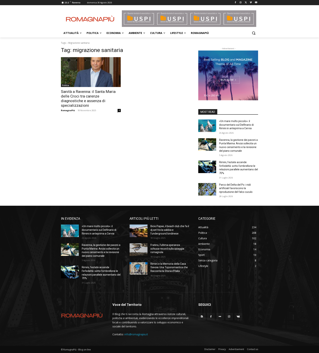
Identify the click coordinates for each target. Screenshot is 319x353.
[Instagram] (241, 3)
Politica (65, 85)
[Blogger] (201, 316)
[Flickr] (220, 316)
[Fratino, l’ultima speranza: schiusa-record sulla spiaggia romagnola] (139, 249)
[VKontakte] (238, 316)
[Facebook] (235, 3)
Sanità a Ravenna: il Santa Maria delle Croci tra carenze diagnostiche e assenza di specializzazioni (88, 98)
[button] (253, 33)
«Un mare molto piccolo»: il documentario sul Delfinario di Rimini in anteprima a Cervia (236, 125)
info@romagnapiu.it (136, 334)
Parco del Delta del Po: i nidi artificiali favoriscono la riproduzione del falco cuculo (236, 188)
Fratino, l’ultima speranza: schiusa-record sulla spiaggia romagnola (167, 249)
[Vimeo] (251, 3)
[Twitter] (246, 3)
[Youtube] (256, 3)
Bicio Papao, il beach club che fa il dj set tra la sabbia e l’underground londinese (169, 230)
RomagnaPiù (68, 110)
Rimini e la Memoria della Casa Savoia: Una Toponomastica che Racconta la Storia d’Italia (169, 267)
